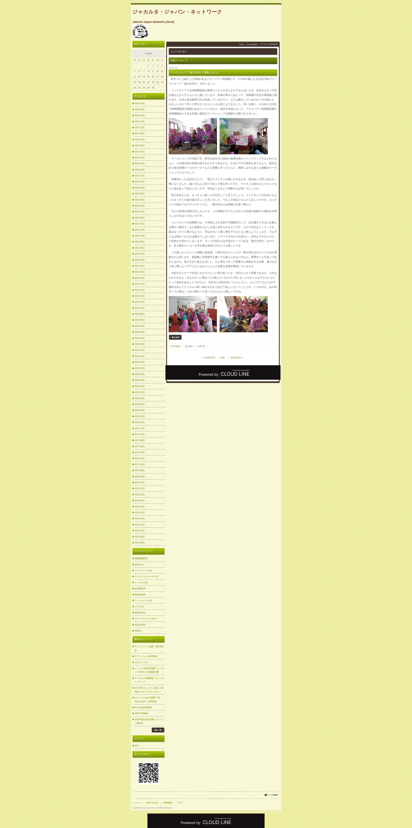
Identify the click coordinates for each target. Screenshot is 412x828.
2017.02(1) (140, 464)
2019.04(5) (140, 380)
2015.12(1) (140, 488)
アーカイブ (140, 96)
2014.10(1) (140, 536)
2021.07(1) (140, 254)
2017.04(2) (140, 452)
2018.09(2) (140, 398)
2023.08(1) (140, 133)
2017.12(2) (140, 428)
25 (162, 82)
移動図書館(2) (141, 558)
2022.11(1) (139, 181)
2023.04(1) (140, 157)
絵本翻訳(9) (140, 588)
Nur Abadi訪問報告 (143, 707)
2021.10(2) (140, 236)
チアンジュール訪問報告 (146, 656)
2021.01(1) (140, 290)
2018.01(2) (140, 422)
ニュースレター (252, 44)
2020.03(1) (140, 344)
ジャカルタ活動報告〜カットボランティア (149, 680)
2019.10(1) (140, 356)
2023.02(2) (140, 169)
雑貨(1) (138, 630)
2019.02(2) (140, 386)
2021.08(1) (140, 248)
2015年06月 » (236, 357)
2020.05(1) (140, 332)
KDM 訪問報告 (141, 713)
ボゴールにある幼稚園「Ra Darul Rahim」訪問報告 (147, 699)
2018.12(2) (140, 392)
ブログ (180, 802)
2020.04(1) (140, 338)
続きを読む (175, 337)
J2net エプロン (142, 662)
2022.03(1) (140, 211)
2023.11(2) (139, 127)
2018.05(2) (140, 410)
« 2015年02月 (209, 357)
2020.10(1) (140, 308)
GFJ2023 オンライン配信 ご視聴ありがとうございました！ (149, 690)
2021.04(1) (140, 272)
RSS (137, 745)
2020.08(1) (140, 320)
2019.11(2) (139, 350)
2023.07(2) (140, 139)
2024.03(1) (140, 109)
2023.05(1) (140, 151)
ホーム (241, 44)
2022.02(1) (140, 218)
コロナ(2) (139, 606)
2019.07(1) (140, 368)
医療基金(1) (140, 612)
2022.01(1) (140, 224)
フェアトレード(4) (143, 570)
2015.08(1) (140, 500)
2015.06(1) (140, 506)
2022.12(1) (140, 175)
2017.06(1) (140, 446)
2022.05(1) (140, 206)
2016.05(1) (140, 482)
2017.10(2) (140, 434)
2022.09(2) (140, 187)
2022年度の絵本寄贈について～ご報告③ (149, 721)
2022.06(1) (140, 200)
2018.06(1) (140, 404)
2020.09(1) (140, 314)
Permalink (175, 346)
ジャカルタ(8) (141, 582)
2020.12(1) (140, 296)
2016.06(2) (140, 476)
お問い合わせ (152, 802)
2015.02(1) (140, 518)
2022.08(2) (140, 193)
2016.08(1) (140, 470)
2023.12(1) (140, 121)
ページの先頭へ (271, 795)
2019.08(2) (140, 362)
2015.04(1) (140, 512)
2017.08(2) (140, 440)
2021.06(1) (140, 260)
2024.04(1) (140, 103)
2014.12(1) (140, 530)
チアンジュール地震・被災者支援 (149, 648)
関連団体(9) (140, 594)
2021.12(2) (140, 230)
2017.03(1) (140, 458)
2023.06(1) (140, 145)
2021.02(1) (140, 284)
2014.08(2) (140, 542)
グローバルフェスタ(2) (145, 618)
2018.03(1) (140, 416)
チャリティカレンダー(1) (146, 576)
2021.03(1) (140, 278)
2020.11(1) (139, 302)
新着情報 (167, 802)
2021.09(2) (140, 242)
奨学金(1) (139, 564)
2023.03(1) (140, 163)
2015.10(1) (140, 494)
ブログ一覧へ (158, 730)
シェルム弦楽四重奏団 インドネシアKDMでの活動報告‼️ (150, 670)
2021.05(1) (140, 266)
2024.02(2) (140, 115)
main (222, 357)
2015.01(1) (140, 524)
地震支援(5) (140, 624)
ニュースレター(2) (143, 600)
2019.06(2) (140, 374)
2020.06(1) (140, 326)
